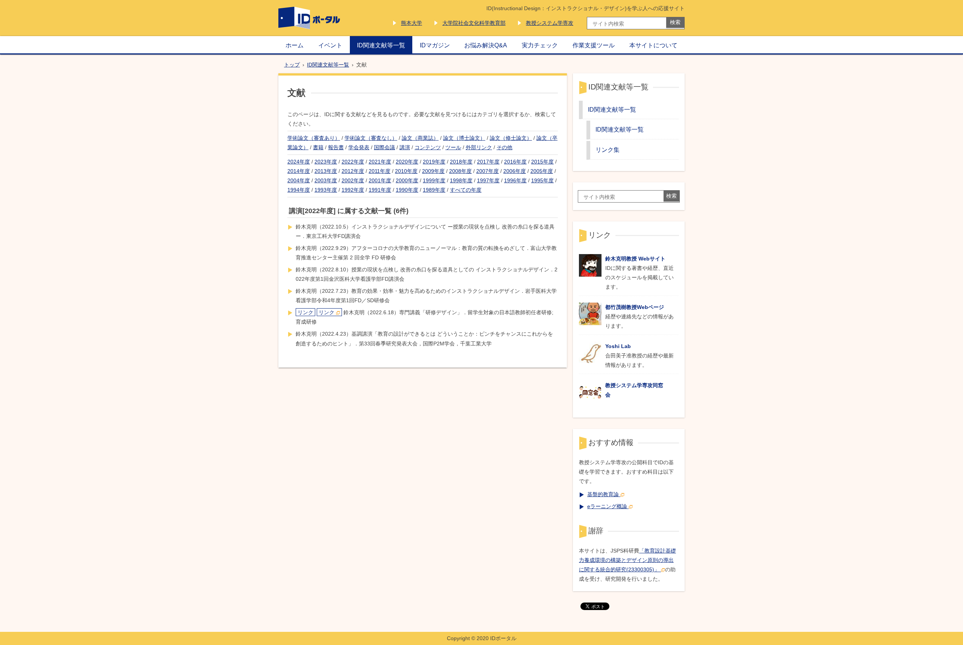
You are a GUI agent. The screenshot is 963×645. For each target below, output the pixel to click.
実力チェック (540, 45)
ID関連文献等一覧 (381, 45)
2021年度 (380, 162)
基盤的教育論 (603, 494)
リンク (305, 312)
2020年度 (407, 162)
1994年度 (298, 190)
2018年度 (461, 162)
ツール (453, 147)
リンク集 (607, 149)
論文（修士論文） (511, 138)
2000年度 (407, 180)
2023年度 (325, 162)
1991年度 (380, 190)
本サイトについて (653, 45)
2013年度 (325, 171)
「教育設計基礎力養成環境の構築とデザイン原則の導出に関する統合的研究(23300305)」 (627, 560)
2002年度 (353, 180)
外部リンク (479, 147)
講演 (404, 147)
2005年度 (541, 171)
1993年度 (325, 190)
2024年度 (298, 162)
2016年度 (515, 162)
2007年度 (487, 171)
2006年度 (514, 171)
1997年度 (488, 180)
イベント (330, 45)
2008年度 (460, 171)
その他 (504, 147)
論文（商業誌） (420, 138)
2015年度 (542, 162)
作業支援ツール (594, 45)
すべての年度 (466, 190)
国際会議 (384, 147)
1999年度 (434, 180)
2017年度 (488, 162)
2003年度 (325, 180)
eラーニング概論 (607, 506)
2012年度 (353, 171)
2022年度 (353, 162)
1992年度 (353, 190)
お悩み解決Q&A (485, 45)
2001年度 (380, 180)
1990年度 (407, 190)
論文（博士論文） (464, 138)
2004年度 (298, 180)
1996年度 (515, 180)
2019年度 (434, 162)
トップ (292, 65)
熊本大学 (411, 23)
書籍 (318, 147)
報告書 (336, 147)
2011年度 (379, 171)
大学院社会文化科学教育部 (474, 23)
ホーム (295, 45)
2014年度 (298, 171)
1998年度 (461, 180)
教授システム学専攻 (549, 23)
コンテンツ (428, 147)
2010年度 (406, 171)
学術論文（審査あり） (313, 138)
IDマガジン (435, 45)
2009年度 (433, 171)
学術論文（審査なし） (371, 138)
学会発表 (358, 147)
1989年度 (434, 190)
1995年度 (542, 180)
